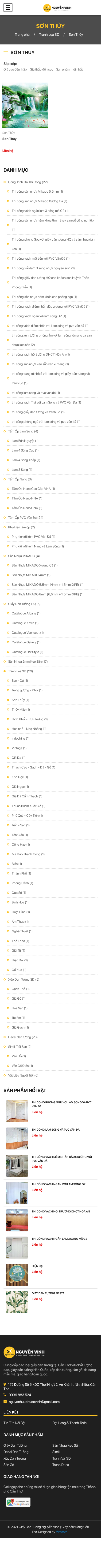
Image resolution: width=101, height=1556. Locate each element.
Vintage (19, 748)
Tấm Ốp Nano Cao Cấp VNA (33, 489)
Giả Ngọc (20, 786)
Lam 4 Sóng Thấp (26, 460)
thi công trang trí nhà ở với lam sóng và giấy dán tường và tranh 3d (51, 378)
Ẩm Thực (20, 921)
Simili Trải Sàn (20, 1047)
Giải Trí (18, 950)
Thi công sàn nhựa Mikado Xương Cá (39, 201)
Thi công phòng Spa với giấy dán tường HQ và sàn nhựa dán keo (53, 244)
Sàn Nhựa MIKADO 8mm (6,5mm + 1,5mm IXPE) (48, 594)
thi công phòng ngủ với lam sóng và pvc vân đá (46, 422)
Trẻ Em (18, 1018)
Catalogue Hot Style (27, 652)
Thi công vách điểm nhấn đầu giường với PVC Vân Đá (51, 306)
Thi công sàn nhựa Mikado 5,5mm (37, 191)
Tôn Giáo (20, 835)
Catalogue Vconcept (28, 632)
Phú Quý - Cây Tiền (27, 815)
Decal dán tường (23, 1037)
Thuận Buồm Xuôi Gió (29, 806)
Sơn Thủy (20, 700)
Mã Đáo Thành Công (28, 854)
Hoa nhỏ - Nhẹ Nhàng (29, 729)
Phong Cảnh (22, 883)
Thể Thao (20, 941)
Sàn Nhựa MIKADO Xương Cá (35, 565)
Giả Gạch (20, 1027)
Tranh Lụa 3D (20, 671)
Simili (56, 1452)
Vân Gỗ (19, 1056)
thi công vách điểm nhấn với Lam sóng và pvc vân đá (50, 326)
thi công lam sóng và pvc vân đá (36, 393)
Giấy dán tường (15, 1445)
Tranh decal (61, 1465)
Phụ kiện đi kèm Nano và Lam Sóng (38, 546)
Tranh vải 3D (61, 1458)
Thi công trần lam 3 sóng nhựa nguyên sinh (43, 268)
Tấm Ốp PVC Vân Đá (25, 517)
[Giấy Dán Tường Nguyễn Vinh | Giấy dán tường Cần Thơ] (57, 7)
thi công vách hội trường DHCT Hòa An (41, 354)
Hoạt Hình (21, 912)
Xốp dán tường (15, 1458)
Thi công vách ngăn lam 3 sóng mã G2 (40, 211)
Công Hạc (21, 844)
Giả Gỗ (19, 998)
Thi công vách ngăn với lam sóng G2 (39, 316)
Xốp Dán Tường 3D (23, 979)
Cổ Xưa (19, 970)
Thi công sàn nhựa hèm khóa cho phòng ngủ (44, 297)
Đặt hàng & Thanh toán (69, 1423)
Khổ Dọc (20, 777)
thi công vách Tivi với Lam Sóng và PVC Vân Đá (46, 402)
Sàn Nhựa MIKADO (24, 556)
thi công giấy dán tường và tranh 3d (38, 412)
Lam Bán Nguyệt (25, 441)
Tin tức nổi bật (14, 1423)
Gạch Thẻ (21, 989)
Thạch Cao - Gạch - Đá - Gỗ (33, 767)
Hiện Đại (20, 960)
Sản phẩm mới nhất (69, 69)
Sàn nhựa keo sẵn (66, 1445)
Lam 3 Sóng (22, 469)
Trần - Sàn (21, 825)
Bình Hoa (20, 902)
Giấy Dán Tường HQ (24, 604)
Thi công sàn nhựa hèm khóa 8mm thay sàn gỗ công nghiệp (53, 225)
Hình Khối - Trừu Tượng (30, 719)
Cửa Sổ (19, 893)
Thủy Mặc (21, 709)
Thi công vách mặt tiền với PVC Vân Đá (41, 258)
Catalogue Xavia (25, 623)
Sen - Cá (20, 680)
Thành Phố (21, 873)
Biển (17, 864)
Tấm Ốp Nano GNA (27, 508)
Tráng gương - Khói (27, 690)
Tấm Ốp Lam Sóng (23, 431)
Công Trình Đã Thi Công (28, 182)
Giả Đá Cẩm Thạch (27, 796)
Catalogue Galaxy (26, 642)
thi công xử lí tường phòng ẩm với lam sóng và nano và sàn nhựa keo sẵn (52, 340)
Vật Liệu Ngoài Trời (23, 1075)
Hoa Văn (20, 1008)
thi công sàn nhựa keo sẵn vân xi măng (40, 364)
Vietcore (59, 1532)
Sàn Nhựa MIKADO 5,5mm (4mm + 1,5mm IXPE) (48, 584)
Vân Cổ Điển (22, 1066)
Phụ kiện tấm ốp (21, 527)
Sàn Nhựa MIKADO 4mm (31, 575)
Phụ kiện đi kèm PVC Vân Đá (33, 536)
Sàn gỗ (9, 1465)
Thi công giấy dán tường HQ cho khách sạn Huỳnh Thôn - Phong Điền (51, 282)
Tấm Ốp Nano (20, 479)
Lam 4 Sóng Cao (25, 450)
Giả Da (19, 758)
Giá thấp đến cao (41, 69)
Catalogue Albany (26, 613)
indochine (21, 738)
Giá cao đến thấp (15, 69)
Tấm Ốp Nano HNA (27, 498)
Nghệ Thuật (22, 931)
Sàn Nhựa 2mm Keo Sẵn (28, 661)
